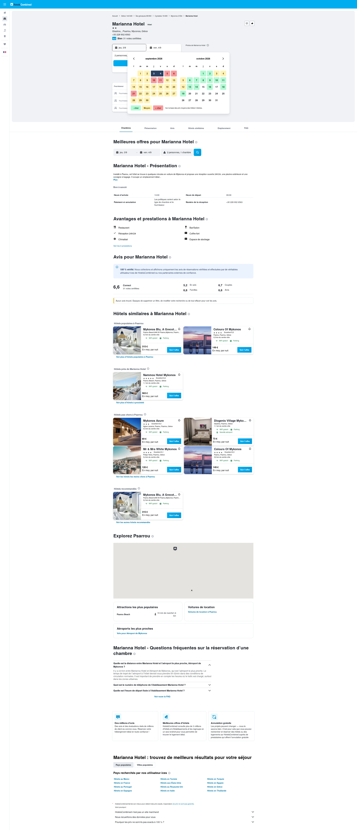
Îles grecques (141, 16)
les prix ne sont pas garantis (183, 804)
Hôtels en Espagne (123, 790)
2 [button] (147, 73)
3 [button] (154, 73)
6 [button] (174, 73)
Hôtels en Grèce (214, 786)
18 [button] (160, 86)
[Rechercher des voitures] (4, 24)
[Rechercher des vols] (4, 13)
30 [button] (147, 100)
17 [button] (154, 86)
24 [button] (154, 93)
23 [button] (147, 93)
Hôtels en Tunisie (169, 778)
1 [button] (140, 73)
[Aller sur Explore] (4, 36)
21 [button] (133, 93)
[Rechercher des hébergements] (4, 18)
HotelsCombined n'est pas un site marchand (137, 812)
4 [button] (160, 73)
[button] (5, 4)
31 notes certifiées (132, 38)
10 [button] (154, 80)
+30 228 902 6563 (121, 34)
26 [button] (167, 93)
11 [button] (160, 80)
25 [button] (160, 93)
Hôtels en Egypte (215, 782)
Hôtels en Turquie (215, 778)
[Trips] (4, 44)
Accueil (115, 16)
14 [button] (133, 86)
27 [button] (174, 93)
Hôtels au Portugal (123, 786)
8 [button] (140, 80)
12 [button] (167, 80)
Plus (115, 179)
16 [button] (147, 86)
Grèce (123, 16)
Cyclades (158, 16)
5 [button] (167, 73)
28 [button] (133, 100)
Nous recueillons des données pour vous (135, 817)
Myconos (174, 16)
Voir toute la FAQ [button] (162, 696)
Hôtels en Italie (168, 790)
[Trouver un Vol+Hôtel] (4, 30)
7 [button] (133, 80)
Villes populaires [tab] (145, 764)
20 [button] (174, 86)
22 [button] (140, 93)
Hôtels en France (122, 782)
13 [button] (174, 80)
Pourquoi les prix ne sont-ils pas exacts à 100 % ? (139, 822)
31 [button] (216, 100)
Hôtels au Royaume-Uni (172, 786)
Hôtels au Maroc (121, 778)
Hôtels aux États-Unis (171, 782)
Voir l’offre (174, 349)
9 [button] (147, 80)
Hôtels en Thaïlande (216, 790)
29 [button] (140, 100)
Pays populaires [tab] (123, 764)
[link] (134, 357)
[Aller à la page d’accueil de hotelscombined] (21, 4)
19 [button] (167, 86)
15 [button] (140, 86)
